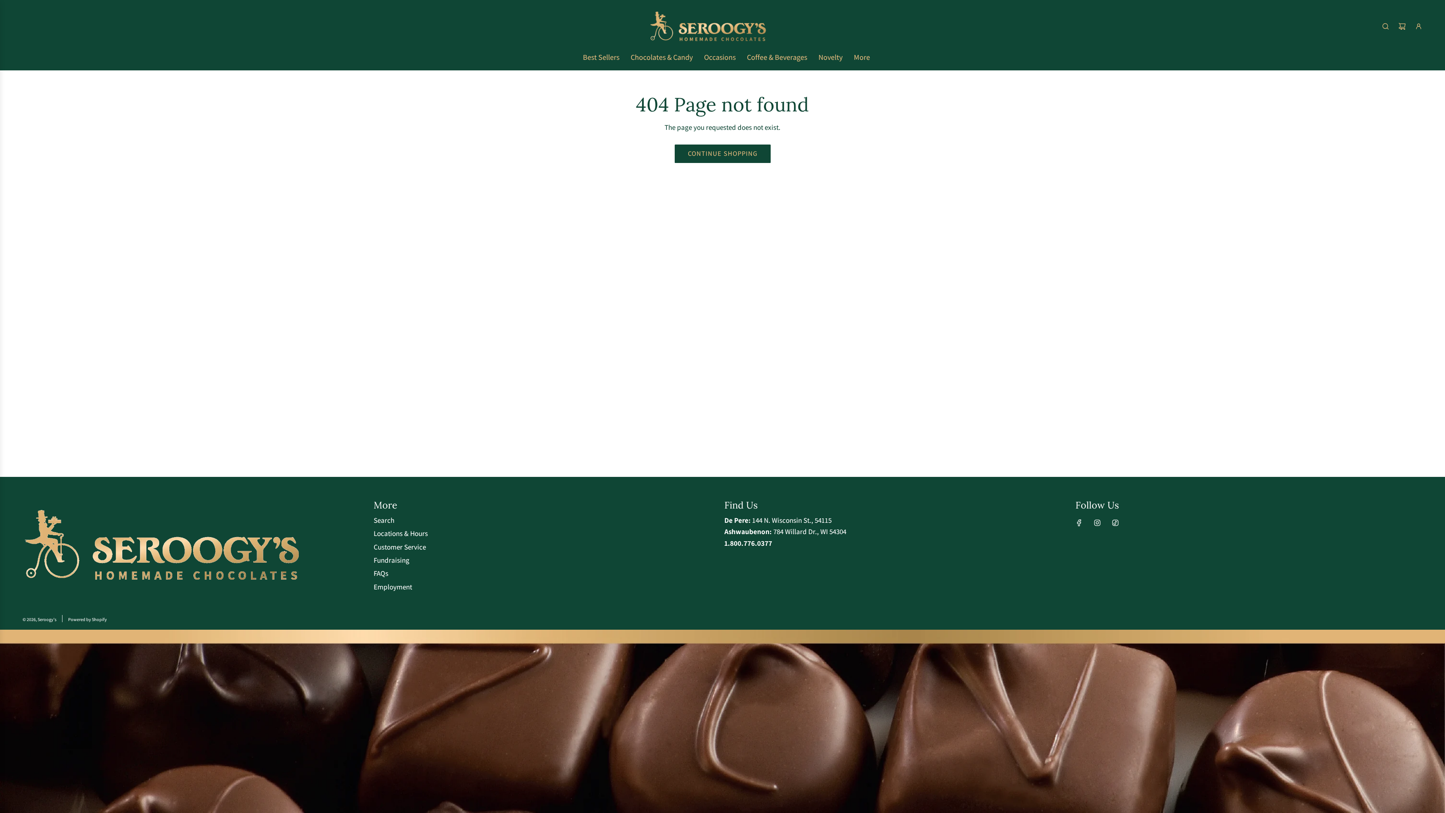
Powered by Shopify (87, 619)
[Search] (1385, 26)
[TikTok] (1115, 523)
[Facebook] (1079, 523)
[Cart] (1402, 26)
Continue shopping (722, 153)
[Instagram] (1097, 523)
